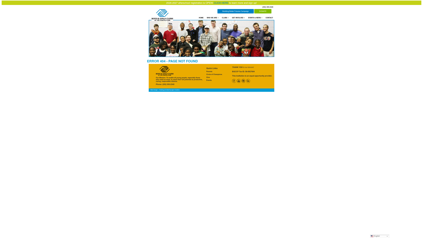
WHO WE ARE (212, 18)
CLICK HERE (221, 2)
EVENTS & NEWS (254, 18)
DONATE (262, 11)
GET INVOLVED (238, 18)
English (376, 236)
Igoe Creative (176, 90)
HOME (201, 18)
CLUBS (225, 18)
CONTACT (269, 18)
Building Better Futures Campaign (235, 11)
